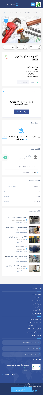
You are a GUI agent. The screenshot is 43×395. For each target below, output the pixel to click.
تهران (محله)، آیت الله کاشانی (18, 220)
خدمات (35, 13)
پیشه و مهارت (27, 13)
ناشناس (28, 156)
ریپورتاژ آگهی (37, 304)
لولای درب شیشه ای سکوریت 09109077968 (14, 217)
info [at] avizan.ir (28, 342)
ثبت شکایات (37, 297)
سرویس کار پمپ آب (21, 246)
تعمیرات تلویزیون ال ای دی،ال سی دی (16, 227)
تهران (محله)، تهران (21, 230)
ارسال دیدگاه (23, 112)
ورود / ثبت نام (11, 4)
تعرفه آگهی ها (37, 310)
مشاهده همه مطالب (9, 374)
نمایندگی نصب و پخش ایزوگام (18, 237)
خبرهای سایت (37, 307)
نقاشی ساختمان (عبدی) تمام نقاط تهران (16, 256)
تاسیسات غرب (23, 82)
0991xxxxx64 (26, 172)
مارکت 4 (26, 386)
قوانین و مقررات (36, 294)
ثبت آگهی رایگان (36, 300)
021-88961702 (29, 354)
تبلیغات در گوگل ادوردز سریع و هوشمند (18, 365)
